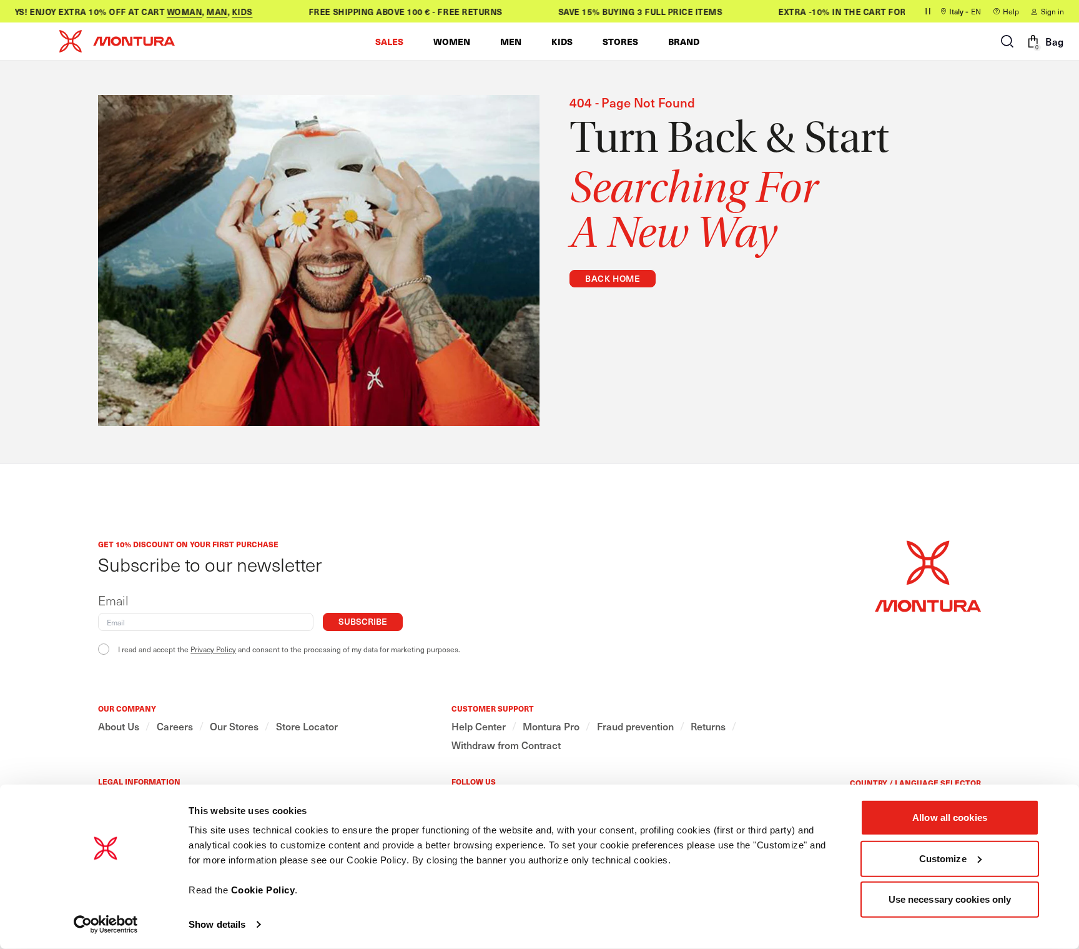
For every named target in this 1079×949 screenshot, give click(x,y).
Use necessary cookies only (950, 899)
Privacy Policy (213, 649)
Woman (172, 11)
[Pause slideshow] (928, 11)
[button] (389, 41)
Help (1011, 11)
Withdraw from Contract (506, 745)
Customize (943, 858)
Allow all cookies (949, 817)
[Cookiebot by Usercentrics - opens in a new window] (105, 924)
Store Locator (307, 726)
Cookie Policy (263, 890)
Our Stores (234, 726)
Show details (217, 924)
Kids (229, 11)
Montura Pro (551, 726)
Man (204, 11)
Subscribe (362, 621)
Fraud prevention (635, 726)
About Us (118, 726)
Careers (175, 726)
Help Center (478, 726)
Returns (708, 726)
